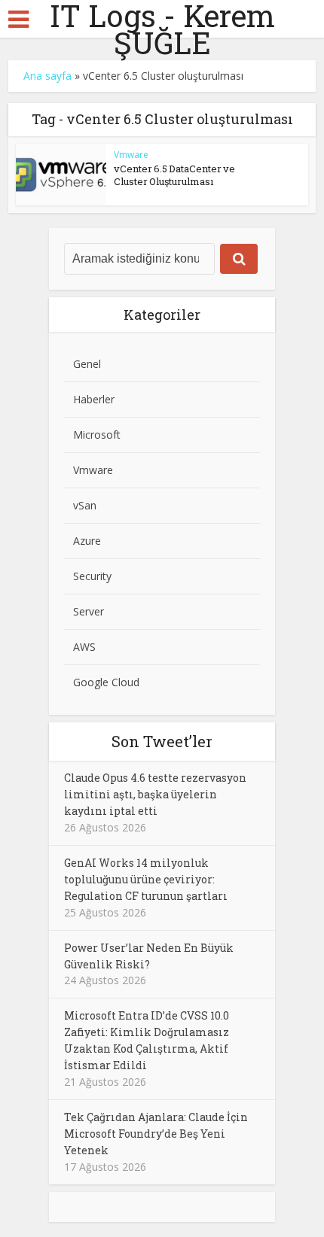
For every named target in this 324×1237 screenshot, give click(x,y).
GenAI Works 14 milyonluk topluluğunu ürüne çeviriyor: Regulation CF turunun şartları (146, 879)
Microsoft (97, 434)
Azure (87, 540)
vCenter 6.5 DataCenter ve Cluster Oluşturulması (174, 175)
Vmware (131, 154)
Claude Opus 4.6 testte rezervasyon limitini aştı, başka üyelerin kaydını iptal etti (155, 794)
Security (92, 576)
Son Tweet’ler (162, 741)
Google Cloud (106, 682)
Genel (87, 364)
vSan (84, 505)
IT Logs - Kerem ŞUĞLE (162, 29)
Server (88, 611)
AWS (84, 647)
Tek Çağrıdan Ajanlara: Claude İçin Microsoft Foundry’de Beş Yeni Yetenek (156, 1133)
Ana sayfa (47, 75)
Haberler (94, 399)
